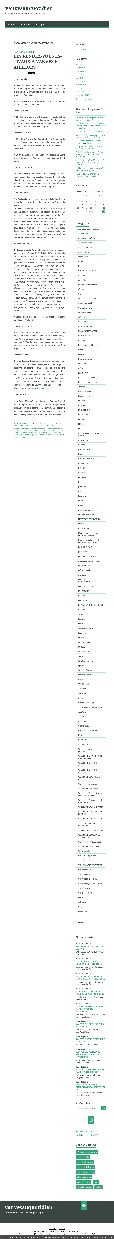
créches (81, 317)
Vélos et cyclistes (85, 851)
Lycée (80, 505)
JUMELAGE (83, 486)
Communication (85, 308)
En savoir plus (102, 1237)
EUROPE (81, 405)
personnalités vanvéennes (89, 561)
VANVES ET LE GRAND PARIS (90, 807)
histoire (81, 454)
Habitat (81, 445)
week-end (82, 911)
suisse (80, 679)
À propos (40, 24)
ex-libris (98, 131)
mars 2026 (80, 81)
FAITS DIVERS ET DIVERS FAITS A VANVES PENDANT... (90, 977)
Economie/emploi (85, 359)
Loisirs (81, 500)
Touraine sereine (86, 170)
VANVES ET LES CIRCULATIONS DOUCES (89, 836)
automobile (83, 257)
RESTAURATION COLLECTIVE (90, 605)
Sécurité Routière (85, 628)
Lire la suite (81, 49)
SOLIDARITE (83, 651)
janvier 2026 (81, 88)
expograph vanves (85, 1162)
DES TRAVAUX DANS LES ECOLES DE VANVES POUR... (90, 992)
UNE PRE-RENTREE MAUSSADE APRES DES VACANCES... (89, 1009)
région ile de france (85, 1167)
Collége (81, 294)
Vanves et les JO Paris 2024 (89, 842)
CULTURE (82, 322)
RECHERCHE (83, 591)
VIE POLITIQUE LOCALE (88, 879)
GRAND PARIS (84, 440)
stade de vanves (83, 1182)
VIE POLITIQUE (85, 874)
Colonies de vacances (87, 298)
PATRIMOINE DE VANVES (89, 556)
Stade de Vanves (85, 670)
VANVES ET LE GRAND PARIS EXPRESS (90, 812)
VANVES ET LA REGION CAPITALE (88, 764)
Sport (80, 656)
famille (81, 419)
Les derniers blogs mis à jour (40, 1231)
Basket (81, 261)
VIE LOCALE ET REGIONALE (90, 865)
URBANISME (83, 726)
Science (81, 619)
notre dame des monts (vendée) (46, 433)
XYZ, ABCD (89, 120)
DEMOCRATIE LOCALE (87, 331)
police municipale (85, 570)
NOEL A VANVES (85, 528)
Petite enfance (84, 565)
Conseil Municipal (85, 312)
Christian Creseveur (90, 148)
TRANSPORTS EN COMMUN (90, 707)
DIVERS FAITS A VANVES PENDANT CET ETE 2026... (89, 962)
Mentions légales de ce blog (42, 1234)
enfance (81, 387)
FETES (81, 424)
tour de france (19, 437)
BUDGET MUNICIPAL (87, 270)
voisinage (82, 902)
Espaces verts (84, 396)
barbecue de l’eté (47, 430)
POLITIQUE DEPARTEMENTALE (86, 580)
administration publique (88, 229)
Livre (80, 491)
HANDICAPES (84, 449)
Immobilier (83, 463)
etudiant (82, 400)
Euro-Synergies (93, 143)
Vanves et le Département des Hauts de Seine (91, 801)
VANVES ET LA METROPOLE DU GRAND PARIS (90, 757)
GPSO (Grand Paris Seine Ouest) (88, 434)
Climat (81, 289)
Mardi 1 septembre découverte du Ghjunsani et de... (90, 161)
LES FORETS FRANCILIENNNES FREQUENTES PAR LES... (91, 1087)
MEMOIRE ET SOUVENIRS (89, 519)
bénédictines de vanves (87, 1152)
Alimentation (83, 233)
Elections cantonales (87, 377)
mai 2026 (80, 74)
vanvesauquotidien (29, 8)
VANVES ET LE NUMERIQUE (90, 818)
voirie (80, 897)
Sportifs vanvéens (85, 661)
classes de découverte (87, 284)
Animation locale (85, 243)
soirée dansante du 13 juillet (30, 426)
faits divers (83, 414)
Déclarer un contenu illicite (26, 1234)
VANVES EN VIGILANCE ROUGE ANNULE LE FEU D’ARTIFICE (88, 1054)
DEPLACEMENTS (85, 335)
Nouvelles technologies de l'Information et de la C (89, 534)
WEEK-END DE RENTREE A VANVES (89, 947)
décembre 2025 (82, 92)
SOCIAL (81, 647)
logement (82, 496)
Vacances (82, 740)
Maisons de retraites (87, 514)
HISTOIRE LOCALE (86, 459)
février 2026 (81, 85)
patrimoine (83, 551)
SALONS (81, 609)
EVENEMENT (84, 410)
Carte (79, 922)
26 (91, 211)
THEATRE (82, 688)
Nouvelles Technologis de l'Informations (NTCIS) (89, 541)
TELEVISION (83, 684)
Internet (81, 472)
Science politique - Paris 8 (87, 176)
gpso (96, 1182)
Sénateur (82, 633)
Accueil (11, 24)
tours (80, 698)
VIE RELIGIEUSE (85, 893)
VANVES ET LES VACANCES (90, 846)
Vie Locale (44, 423)
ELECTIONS (83, 373)
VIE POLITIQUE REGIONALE (90, 883)
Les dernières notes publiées (57, 1231)
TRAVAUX (82, 716)
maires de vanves (85, 510)
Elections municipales (87, 382)
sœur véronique (34, 430)
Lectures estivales (83, 131)
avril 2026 (80, 78)
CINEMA (82, 275)
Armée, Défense (85, 247)
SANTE (81, 614)
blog (93, 1234)
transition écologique (87, 702)
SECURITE (82, 623)
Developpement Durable (88, 345)
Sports (81, 665)
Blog (80, 266)
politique (82, 575)
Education (82, 363)
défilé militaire (26, 428)
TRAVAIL (82, 712)
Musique (82, 524)
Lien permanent (21, 423)
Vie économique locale (87, 856)
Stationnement (84, 675)
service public (84, 642)
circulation (83, 280)
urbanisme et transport (88, 730)
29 (104, 211)
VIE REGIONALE (85, 888)
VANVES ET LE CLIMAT (88, 788)
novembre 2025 (82, 95)
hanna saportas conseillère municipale (48, 435)
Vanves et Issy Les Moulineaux (85, 750)
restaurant (82, 600)
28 (99, 211)
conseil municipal (84, 1187)
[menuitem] (11, 24)
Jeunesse (82, 477)
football (98, 1187)
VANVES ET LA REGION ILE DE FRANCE (90, 771)
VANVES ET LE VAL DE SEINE (90, 830)
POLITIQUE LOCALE (87, 586)
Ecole (80, 349)
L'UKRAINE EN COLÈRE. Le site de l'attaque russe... (90, 124)
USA (80, 735)
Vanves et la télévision (87, 784)
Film (80, 428)
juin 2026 (80, 71)
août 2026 (80, 64)
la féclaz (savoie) (26, 433)
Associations (83, 252)
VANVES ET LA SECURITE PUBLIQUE (89, 778)
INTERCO (82, 468)
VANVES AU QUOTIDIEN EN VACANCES (90, 1025)
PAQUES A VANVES (86, 547)
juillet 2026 (80, 68)
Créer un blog (53, 1229)
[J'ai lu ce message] (112, 1237)
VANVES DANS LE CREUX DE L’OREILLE (90, 1040)
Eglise (80, 368)
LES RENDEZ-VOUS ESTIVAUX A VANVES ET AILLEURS (38, 61)
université (82, 721)
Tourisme (82, 693)
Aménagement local (86, 238)
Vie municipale (84, 870)
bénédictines (22, 430)
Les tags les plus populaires (73, 1231)
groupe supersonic (50, 426)
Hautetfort (62, 1229)
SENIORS (82, 637)
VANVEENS (83, 744)
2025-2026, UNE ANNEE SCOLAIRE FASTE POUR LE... (90, 1070)
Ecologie (82, 354)
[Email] (91, 1120)
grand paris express (85, 1172)
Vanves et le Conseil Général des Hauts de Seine (90, 794)
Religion (81, 596)
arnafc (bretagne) (26, 435)
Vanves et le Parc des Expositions (87, 824)
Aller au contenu (8, 2)
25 (87, 211)
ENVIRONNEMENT (86, 391)
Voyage (81, 907)
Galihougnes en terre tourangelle (90, 168)
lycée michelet (83, 1157)
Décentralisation (85, 326)
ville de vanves (84, 1177)
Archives (25, 24)
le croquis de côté (94, 137)
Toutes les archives (84, 99)
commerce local (85, 303)
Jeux (80, 482)
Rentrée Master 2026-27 (86, 174)
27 (95, 211)
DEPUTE (81, 340)
